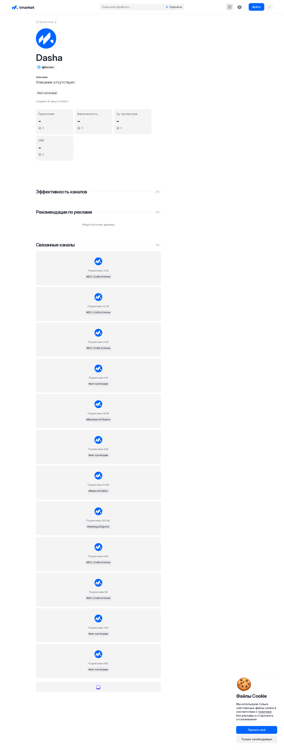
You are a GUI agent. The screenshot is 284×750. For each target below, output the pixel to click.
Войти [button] (256, 7)
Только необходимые (256, 739)
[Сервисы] (229, 7)
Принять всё (257, 729)
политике (265, 711)
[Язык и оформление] (269, 7)
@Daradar (48, 67)
